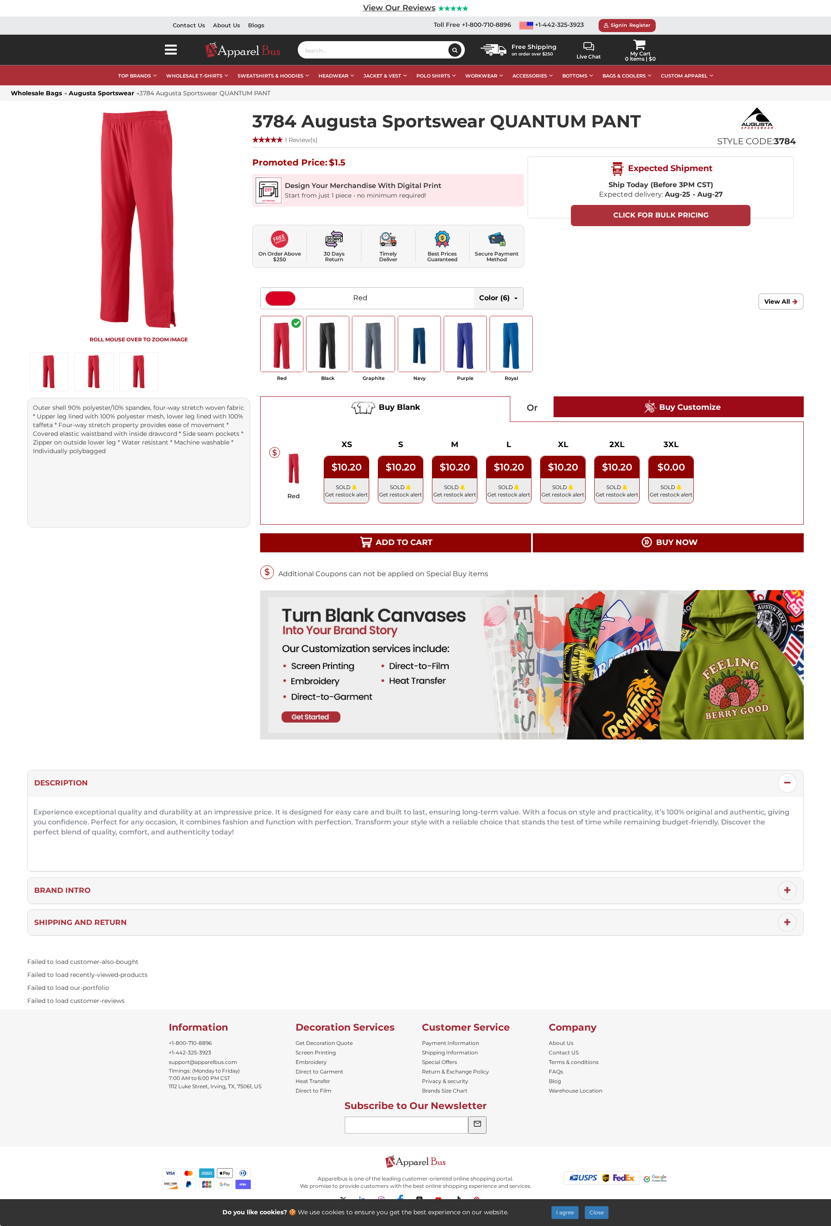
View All (777, 301)
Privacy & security (445, 1081)
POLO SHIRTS (433, 76)
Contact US (564, 1052)
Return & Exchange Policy (455, 1071)
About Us (226, 25)
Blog (555, 1081)
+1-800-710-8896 (190, 1043)
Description (61, 782)
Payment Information (450, 1043)
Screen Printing (316, 1052)
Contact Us (189, 25)
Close (596, 1212)
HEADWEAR (333, 76)
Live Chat (589, 56)
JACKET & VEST (382, 76)
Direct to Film (314, 1090)
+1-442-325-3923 (558, 25)
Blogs (256, 25)
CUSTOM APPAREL (684, 76)
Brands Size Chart (444, 1090)
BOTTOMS (574, 76)
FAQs (556, 1071)
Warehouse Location (575, 1090)
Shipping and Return (80, 922)
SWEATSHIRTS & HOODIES (270, 76)
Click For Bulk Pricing (661, 215)
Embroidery (311, 1062)
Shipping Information (450, 1052)
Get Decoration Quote (324, 1043)
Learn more (527, 1212)
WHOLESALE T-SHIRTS (194, 76)
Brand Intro (62, 890)
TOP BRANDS (134, 76)
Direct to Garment (319, 1071)
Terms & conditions (574, 1062)
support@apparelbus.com (203, 1062)
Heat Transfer (313, 1081)
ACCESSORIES (529, 76)
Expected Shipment (669, 168)
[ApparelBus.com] (247, 50)
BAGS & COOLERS (624, 76)
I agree (565, 1212)
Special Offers (439, 1062)
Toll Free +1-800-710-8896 (472, 25)
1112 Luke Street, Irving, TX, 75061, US (215, 1086)
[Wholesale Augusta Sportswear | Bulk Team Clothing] (757, 118)
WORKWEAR (481, 76)
